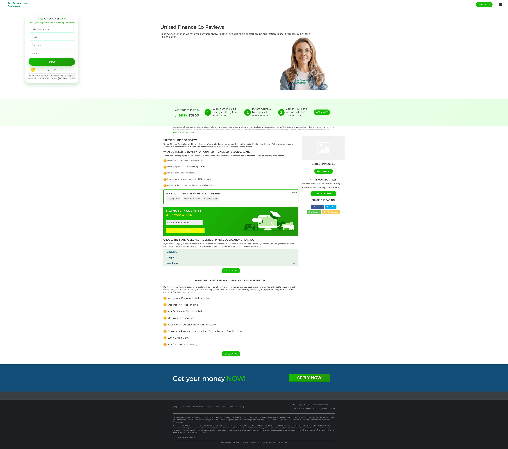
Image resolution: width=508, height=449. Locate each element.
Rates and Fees (213, 407)
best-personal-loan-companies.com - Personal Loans (241, 443)
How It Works (185, 407)
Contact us (233, 407)
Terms (223, 407)
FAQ (242, 407)
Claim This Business (323, 193)
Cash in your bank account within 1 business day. (296, 112)
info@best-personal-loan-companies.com (313, 405)
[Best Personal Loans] (18, 4)
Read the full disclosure (183, 132)
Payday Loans (174, 198)
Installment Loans (192, 198)
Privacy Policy (54, 77)
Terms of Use (69, 77)
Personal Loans (211, 198)
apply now (484, 4)
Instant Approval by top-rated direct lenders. (261, 112)
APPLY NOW (185, 230)
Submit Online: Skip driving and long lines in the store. (225, 112)
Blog (175, 407)
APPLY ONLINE (231, 270)
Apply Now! (309, 377)
